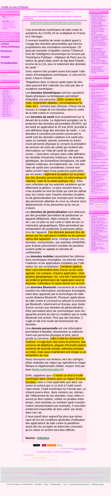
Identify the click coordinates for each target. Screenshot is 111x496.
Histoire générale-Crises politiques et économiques (99, 148)
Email (91, 204)
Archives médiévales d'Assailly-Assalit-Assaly (98, 154)
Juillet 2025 (6, 107)
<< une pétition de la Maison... (44, 11)
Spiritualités (94, 115)
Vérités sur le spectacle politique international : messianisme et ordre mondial (98, 31)
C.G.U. (65, 484)
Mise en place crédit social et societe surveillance (99, 99)
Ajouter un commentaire (40, 458)
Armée (93, 94)
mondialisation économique (99, 168)
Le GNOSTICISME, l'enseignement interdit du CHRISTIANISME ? (98, 25)
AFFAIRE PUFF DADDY (98, 165)
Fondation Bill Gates (97, 112)
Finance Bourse (95, 101)
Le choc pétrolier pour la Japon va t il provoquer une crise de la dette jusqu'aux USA (99, 44)
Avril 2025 (5, 111)
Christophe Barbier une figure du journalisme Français (98, 71)
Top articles (38, 484)
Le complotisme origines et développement (99, 122)
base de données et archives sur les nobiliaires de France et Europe (99, 222)
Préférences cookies (98, 484)
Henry (17, 484)
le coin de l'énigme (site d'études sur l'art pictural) (98, 218)
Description (6, 21)
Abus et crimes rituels (97, 104)
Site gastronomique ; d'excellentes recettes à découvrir (98, 248)
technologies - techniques (98, 162)
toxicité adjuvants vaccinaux (99, 138)
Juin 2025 (5, 108)
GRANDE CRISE (96, 97)
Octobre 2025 (6, 102)
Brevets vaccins (95, 141)
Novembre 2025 (7, 101)
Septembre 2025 (7, 104)
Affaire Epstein (95, 127)
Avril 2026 (5, 93)
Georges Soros (95, 177)
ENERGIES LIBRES (97, 156)
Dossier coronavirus (97, 95)
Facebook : (7, 51)
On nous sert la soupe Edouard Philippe (97, 67)
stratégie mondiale (96, 145)
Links (92, 80)
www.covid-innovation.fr (47, 369)
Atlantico (43, 438)
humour (93, 107)
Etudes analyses (96, 167)
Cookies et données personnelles (79, 484)
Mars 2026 (5, 94)
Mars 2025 (5, 113)
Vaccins (93, 110)
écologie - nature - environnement (96, 125)
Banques (93, 106)
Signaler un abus (56, 484)
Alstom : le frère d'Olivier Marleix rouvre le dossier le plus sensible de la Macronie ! (99, 63)
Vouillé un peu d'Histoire (15, 6)
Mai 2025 (5, 110)
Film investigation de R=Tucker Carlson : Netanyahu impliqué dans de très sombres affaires (98, 51)
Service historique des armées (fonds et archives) (99, 228)
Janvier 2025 (6, 116)
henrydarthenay (55, 469)
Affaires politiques (96, 92)
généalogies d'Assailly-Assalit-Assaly (98, 180)
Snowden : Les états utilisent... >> (63, 11)
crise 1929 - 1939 (96, 193)
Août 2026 (5, 90)
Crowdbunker (9, 62)
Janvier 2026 (6, 98)
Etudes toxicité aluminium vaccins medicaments (98, 184)
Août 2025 (5, 105)
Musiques (94, 120)
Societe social (75, 448)
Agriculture (94, 113)
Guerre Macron (95, 109)
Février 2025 (6, 114)
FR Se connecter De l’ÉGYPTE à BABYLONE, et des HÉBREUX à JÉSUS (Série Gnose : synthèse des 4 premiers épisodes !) (99, 37)
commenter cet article (80, 449)
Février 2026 (6, 96)
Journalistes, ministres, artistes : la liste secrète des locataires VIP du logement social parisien (99, 57)
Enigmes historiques (97, 118)
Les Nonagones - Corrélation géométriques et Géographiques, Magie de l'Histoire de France (99, 237)
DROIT (93, 182)
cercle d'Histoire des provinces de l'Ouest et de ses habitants (98, 232)
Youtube (5, 57)
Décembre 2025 (7, 99)
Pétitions (93, 158)
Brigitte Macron (95, 116)
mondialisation (83, 448)
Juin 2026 (5, 91)
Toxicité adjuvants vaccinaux (99, 159)
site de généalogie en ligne (99, 225)
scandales (94, 103)
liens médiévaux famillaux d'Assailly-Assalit (98, 175)
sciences (93, 136)
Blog (3, 16)
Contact (4, 29)
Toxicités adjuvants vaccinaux (96, 187)
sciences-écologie (96, 129)
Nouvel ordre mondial (66, 448)
